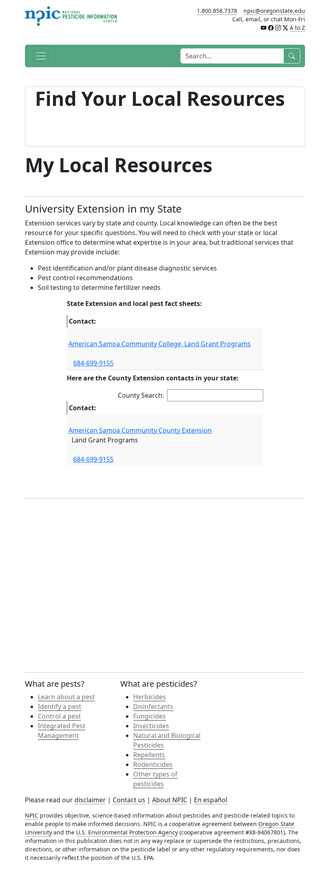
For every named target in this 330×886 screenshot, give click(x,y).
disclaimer (90, 799)
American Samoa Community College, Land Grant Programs (159, 343)
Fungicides (149, 716)
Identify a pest (59, 706)
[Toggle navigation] (41, 56)
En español (210, 799)
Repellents (149, 754)
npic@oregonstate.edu (274, 10)
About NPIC (169, 799)
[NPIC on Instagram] (278, 27)
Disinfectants (153, 706)
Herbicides (149, 696)
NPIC (31, 815)
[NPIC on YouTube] (263, 27)
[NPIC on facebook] (271, 27)
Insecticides (151, 725)
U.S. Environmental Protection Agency (127, 832)
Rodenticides (153, 764)
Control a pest (59, 716)
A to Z (297, 27)
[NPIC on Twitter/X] (285, 27)
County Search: (141, 395)
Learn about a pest (66, 696)
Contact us (129, 799)
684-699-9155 (93, 363)
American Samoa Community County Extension (140, 430)
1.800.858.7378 (217, 10)
